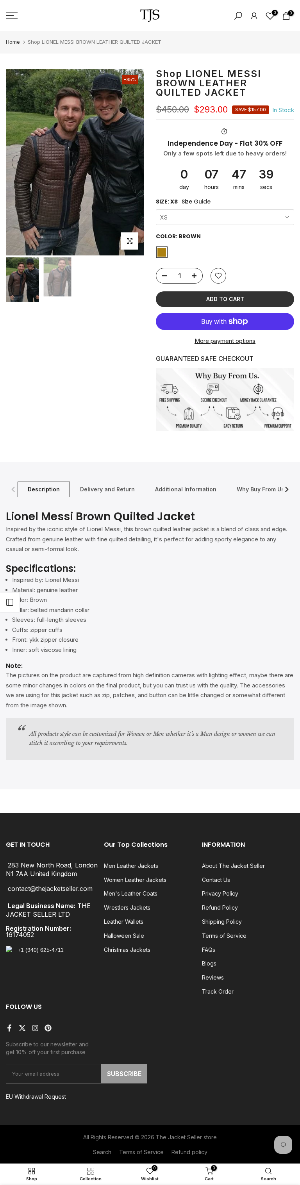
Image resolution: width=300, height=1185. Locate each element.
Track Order (218, 991)
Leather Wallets (123, 921)
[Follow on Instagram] (35, 1028)
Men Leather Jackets (131, 865)
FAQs (208, 949)
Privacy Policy (220, 893)
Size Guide (196, 201)
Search (102, 1152)
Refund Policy (220, 907)
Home (13, 42)
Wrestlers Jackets (127, 907)
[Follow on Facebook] (9, 1028)
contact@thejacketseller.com (50, 888)
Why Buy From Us (260, 489)
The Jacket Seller (179, 1137)
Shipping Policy (222, 921)
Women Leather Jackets (135, 879)
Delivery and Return (107, 489)
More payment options (225, 340)
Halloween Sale (124, 935)
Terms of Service (224, 935)
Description (44, 489)
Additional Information (185, 489)
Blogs (209, 963)
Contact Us (216, 879)
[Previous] (19, 162)
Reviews (213, 977)
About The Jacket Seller (233, 865)
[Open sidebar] (10, 602)
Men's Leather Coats (130, 893)
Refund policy (189, 1152)
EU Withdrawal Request (36, 1096)
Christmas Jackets (127, 949)
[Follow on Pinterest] (48, 1028)
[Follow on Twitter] (22, 1028)
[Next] (130, 162)
